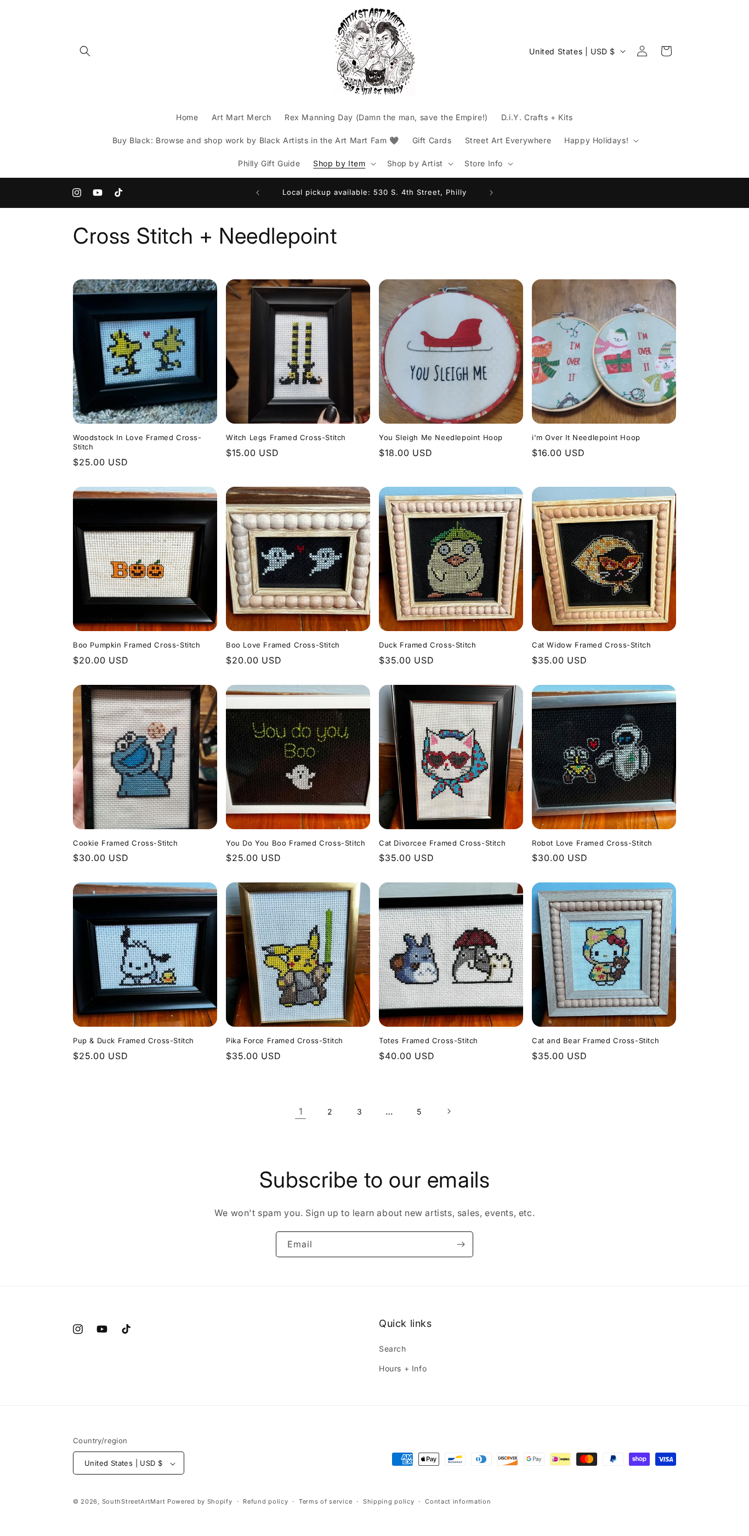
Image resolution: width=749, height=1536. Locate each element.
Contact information (458, 1501)
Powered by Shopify (199, 1502)
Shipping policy (389, 1501)
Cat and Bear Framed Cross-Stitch (595, 1040)
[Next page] (448, 1111)
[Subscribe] (461, 1244)
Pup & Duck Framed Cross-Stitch (133, 1040)
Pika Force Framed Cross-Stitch (284, 1040)
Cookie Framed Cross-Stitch (125, 843)
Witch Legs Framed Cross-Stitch (286, 437)
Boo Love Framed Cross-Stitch (283, 644)
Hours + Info (403, 1368)
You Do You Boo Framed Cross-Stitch (295, 843)
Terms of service (325, 1501)
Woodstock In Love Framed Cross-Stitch (137, 442)
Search (392, 1349)
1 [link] (301, 1111)
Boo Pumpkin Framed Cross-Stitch (137, 644)
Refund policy (265, 1501)
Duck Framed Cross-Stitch (427, 644)
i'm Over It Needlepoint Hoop (586, 437)
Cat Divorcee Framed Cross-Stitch (442, 843)
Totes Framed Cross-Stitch (428, 1040)
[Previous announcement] (258, 192)
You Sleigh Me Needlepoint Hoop (441, 437)
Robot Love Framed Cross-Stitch (592, 843)
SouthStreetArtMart (134, 1502)
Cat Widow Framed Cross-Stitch (591, 644)
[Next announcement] (491, 192)
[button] (85, 51)
